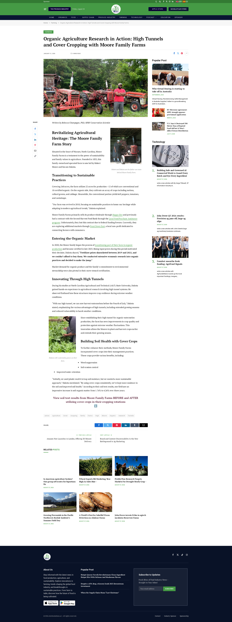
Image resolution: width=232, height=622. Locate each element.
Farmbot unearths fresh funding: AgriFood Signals (169, 262)
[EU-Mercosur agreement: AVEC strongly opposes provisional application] (158, 112)
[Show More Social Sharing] (186, 53)
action (47, 416)
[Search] (160, 1)
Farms (90, 416)
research (122, 416)
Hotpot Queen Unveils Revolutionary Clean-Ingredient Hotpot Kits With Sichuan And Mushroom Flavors (103, 576)
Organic (113, 416)
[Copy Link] (35, 156)
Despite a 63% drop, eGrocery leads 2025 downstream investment (102, 585)
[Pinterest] (35, 145)
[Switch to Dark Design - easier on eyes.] (156, 1)
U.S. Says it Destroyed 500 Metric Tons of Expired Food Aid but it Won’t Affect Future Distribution (177, 127)
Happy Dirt (117, 214)
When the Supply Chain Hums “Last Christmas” (100, 592)
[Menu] (45, 9)
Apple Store (157, 9)
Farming (123, 17)
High (97, 416)
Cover (65, 416)
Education (165, 17)
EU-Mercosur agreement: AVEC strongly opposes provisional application (177, 112)
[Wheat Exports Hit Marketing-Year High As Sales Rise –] (95, 466)
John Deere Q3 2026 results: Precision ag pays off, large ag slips (171, 218)
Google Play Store (178, 9)
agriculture (56, 416)
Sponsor (47, 1)
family (82, 416)
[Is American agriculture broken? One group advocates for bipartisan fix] (60, 466)
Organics (62, 17)
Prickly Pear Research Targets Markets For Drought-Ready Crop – (130, 480)
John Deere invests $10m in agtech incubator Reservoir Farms (130, 516)
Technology (136, 17)
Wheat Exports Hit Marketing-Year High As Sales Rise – (94, 480)
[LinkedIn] (35, 139)
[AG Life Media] (116, 9)
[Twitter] (35, 134)
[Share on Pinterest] (182, 53)
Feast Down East (97, 226)
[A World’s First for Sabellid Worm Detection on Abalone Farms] (95, 502)
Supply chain (88, 17)
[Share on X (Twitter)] (178, 53)
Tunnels (131, 416)
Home (51, 17)
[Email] (35, 150)
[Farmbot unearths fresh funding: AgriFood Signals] (170, 247)
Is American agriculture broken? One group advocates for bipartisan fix (60, 482)
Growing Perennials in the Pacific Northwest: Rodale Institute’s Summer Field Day (58, 518)
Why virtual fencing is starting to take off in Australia (168, 90)
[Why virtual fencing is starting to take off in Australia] (170, 74)
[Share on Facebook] (174, 53)
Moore (104, 416)
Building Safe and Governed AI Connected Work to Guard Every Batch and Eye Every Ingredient (172, 173)
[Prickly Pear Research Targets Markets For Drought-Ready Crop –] (131, 466)
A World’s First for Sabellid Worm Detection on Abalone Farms (94, 516)
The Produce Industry (60, 9)
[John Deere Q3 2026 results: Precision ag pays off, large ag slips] (170, 201)
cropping (74, 416)
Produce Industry (106, 17)
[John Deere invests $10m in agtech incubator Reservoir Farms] (131, 502)
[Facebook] (35, 129)
